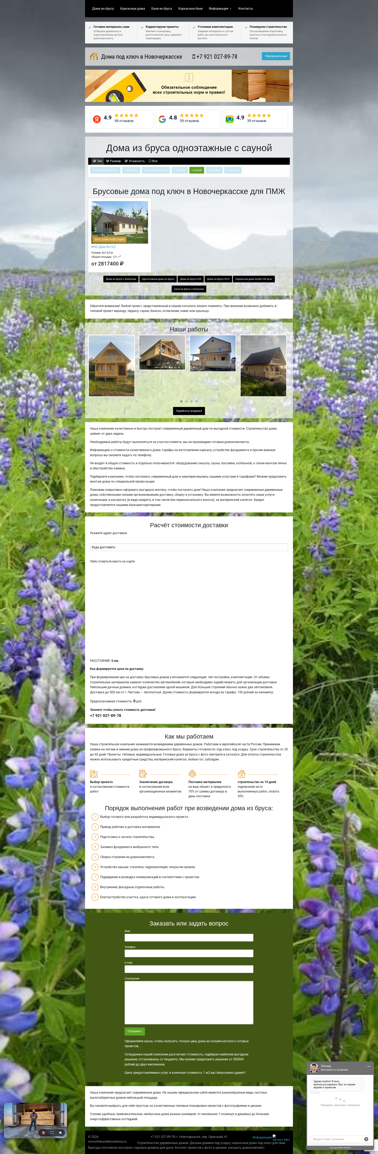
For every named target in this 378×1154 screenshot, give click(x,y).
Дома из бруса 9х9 (190, 279)
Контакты (245, 8)
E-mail (128, 962)
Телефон (130, 947)
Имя (127, 931)
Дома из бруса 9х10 (218, 279)
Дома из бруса (103, 8)
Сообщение (132, 978)
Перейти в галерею (188, 411)
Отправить (135, 1031)
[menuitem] (103, 8)
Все (154, 161)
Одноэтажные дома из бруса (158, 279)
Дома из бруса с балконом (121, 279)
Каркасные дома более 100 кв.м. (253, 279)
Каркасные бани (190, 8)
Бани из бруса (161, 8)
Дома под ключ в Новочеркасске (141, 56)
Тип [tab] (99, 161)
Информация (218, 8)
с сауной (197, 170)
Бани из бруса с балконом (189, 289)
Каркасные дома (132, 8)
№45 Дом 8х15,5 (103, 247)
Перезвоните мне (276, 56)
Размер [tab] (115, 161)
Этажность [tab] (136, 161)
